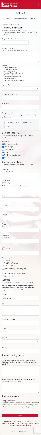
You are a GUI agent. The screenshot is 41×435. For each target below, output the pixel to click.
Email (4, 215)
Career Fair (7, 158)
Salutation (5, 169)
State (4, 338)
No (12, 276)
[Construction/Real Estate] (19, 75)
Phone (4, 224)
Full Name (5, 181)
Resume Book (8, 149)
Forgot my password (20, 18)
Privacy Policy (20, 425)
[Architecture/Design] (19, 69)
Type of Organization (9, 85)
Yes (5, 276)
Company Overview (8, 48)
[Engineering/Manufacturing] (19, 77)
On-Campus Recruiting (11, 144)
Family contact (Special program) (15, 268)
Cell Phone (5, 235)
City (3, 328)
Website (5, 103)
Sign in (8, 18)
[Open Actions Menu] (38, 4)
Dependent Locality (8, 319)
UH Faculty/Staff (9, 266)
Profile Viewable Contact (12, 155)
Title (3, 196)
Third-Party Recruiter (11, 263)
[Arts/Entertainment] (19, 71)
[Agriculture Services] (19, 68)
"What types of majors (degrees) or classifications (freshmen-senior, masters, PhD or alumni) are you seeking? (19, 362)
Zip (3, 347)
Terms (29, 425)
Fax (3, 247)
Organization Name (9, 39)
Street (4, 304)
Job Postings (8, 147)
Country (4, 294)
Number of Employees (9, 94)
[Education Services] (19, 78)
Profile (6, 152)
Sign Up (32, 18)
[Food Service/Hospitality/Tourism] (19, 80)
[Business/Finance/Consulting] (19, 73)
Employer (7, 260)
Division (4, 205)
